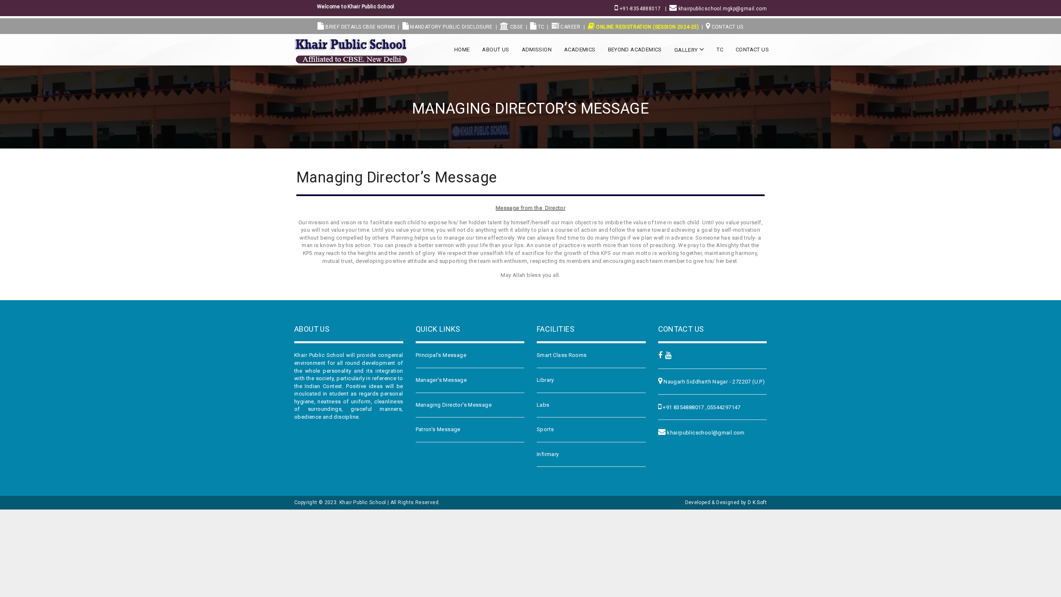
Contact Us (726, 27)
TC (540, 27)
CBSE (516, 27)
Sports (545, 429)
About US (495, 49)
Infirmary (548, 454)
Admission (537, 49)
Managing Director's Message (454, 405)
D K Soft (757, 502)
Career (570, 27)
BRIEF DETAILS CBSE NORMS (359, 27)
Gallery (686, 50)
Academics (580, 49)
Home (462, 49)
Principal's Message (441, 355)
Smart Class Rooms (562, 355)
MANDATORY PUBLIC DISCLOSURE (451, 27)
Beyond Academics (635, 49)
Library (545, 380)
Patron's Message (438, 429)
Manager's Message (441, 380)
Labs (543, 405)
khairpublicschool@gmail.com (705, 433)
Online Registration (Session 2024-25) (647, 27)
